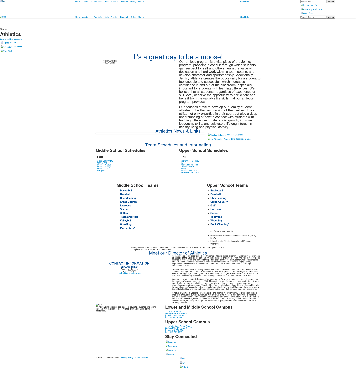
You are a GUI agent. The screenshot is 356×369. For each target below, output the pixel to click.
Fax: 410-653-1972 (173, 317)
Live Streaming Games (241, 138)
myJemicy (317, 9)
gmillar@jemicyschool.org (129, 273)
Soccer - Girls (103, 168)
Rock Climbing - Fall (189, 165)
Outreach (124, 1)
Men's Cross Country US (190, 162)
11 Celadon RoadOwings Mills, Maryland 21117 (178, 312)
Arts (107, 1)
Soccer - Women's (189, 170)
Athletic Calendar (14, 39)
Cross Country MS (105, 161)
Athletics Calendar (235, 134)
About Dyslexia (141, 357)
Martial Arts (102, 163)
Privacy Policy (127, 357)
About (77, 1)
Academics (87, 1)
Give (311, 13)
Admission (98, 1)
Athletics (114, 1)
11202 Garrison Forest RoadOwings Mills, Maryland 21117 (178, 327)
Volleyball (101, 170)
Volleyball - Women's (190, 172)
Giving (133, 1)
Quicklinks (244, 1)
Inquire (314, 4)
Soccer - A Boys (104, 165)
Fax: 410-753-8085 (173, 332)
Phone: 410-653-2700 (175, 315)
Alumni (141, 1)
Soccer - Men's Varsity (187, 167)
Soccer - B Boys (104, 167)
